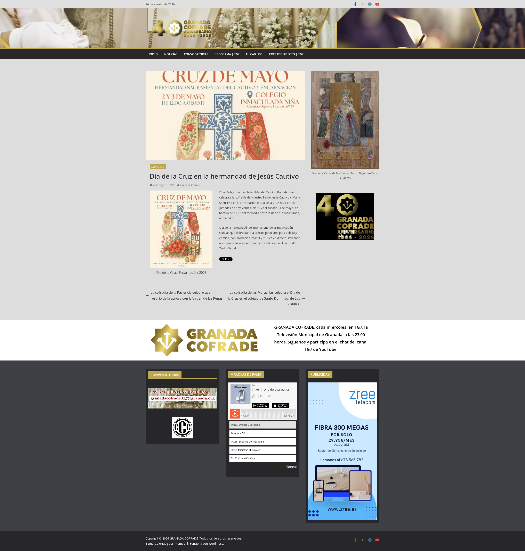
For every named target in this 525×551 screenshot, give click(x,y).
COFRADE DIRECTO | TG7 (286, 54)
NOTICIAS (170, 54)
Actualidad (157, 166)
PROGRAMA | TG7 (227, 54)
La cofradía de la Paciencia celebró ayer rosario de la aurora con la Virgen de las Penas (187, 295)
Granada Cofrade (190, 185)
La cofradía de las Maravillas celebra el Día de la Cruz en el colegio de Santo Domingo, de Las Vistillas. (264, 298)
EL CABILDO (254, 54)
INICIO (153, 54)
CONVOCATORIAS (196, 54)
